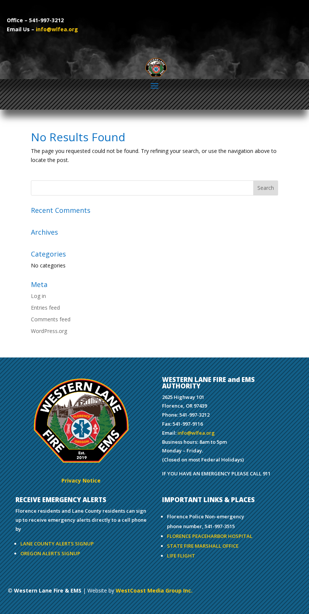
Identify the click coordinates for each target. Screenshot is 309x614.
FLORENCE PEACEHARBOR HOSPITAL (209, 536)
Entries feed (45, 307)
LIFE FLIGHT (181, 555)
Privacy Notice (81, 480)
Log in (38, 295)
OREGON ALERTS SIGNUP (50, 553)
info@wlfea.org (57, 29)
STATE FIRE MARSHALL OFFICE (203, 545)
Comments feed (50, 319)
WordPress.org (49, 330)
